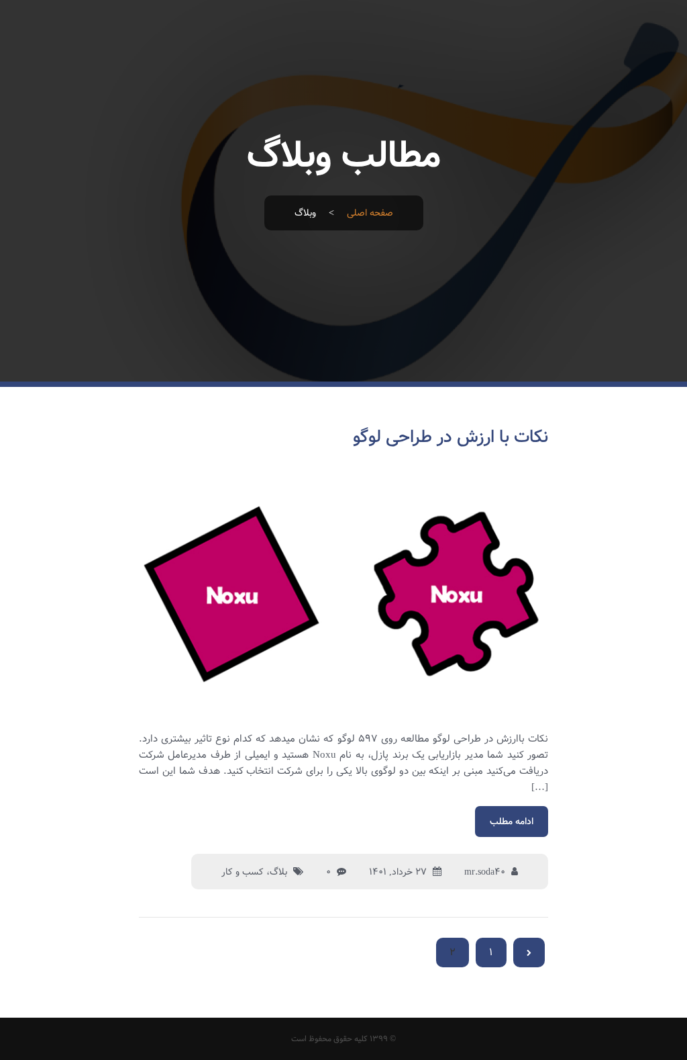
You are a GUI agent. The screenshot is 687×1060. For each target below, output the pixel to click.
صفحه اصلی (370, 213)
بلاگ (278, 872)
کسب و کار (242, 872)
